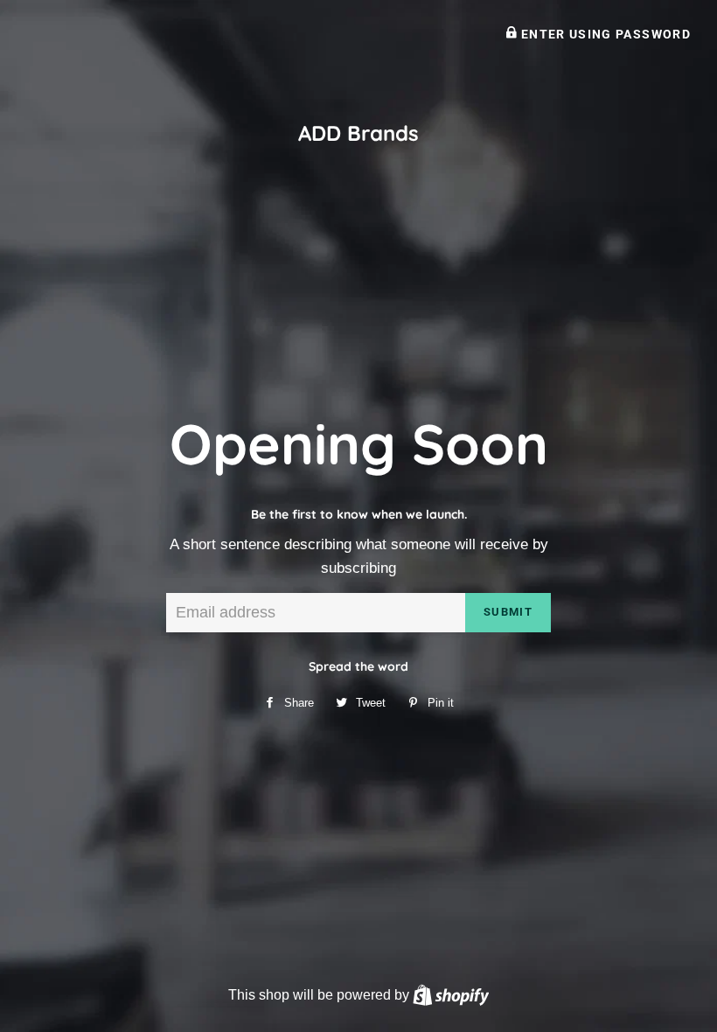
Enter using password (604, 34)
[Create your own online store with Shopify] (451, 994)
